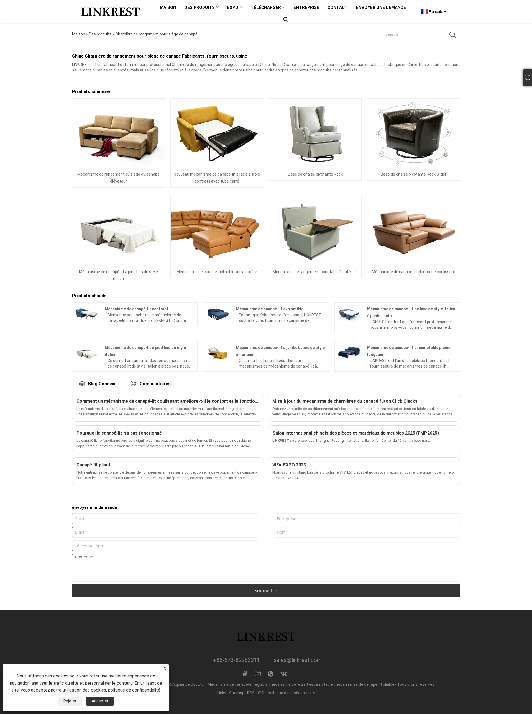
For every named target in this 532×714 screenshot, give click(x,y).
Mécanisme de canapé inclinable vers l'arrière (217, 271)
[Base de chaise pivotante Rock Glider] (413, 133)
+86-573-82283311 (236, 660)
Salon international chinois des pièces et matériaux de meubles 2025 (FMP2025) (355, 433)
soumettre (266, 590)
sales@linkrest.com (298, 660)
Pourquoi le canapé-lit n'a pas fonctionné (119, 433)
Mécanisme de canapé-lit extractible (269, 309)
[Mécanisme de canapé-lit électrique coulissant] (413, 230)
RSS (251, 693)
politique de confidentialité (291, 693)
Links (221, 693)
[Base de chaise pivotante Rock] (315, 133)
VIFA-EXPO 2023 (289, 465)
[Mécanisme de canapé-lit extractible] (218, 314)
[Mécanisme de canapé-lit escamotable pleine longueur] (349, 352)
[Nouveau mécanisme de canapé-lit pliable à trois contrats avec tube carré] (217, 133)
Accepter (100, 701)
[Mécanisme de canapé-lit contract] (87, 314)
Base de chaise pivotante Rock (315, 174)
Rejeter (69, 701)
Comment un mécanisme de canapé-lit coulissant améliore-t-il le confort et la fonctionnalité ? (168, 401)
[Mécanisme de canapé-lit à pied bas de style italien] (118, 230)
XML (261, 693)
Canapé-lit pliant (93, 465)
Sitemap (236, 693)
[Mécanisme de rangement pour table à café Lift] (315, 230)
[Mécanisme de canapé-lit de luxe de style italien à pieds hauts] (349, 314)
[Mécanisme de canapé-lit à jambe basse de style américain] (218, 352)
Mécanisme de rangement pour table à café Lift (315, 271)
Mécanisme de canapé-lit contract (136, 309)
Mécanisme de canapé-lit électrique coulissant (414, 271)
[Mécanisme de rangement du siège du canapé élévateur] (118, 133)
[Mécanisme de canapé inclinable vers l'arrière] (217, 230)
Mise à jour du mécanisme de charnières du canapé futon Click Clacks (345, 401)
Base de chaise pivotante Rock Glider (413, 174)
